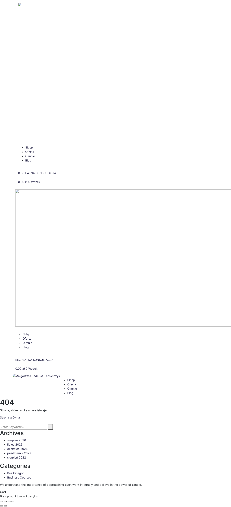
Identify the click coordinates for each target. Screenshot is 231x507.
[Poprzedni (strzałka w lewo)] (1, 505)
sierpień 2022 (16, 457)
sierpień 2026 (16, 440)
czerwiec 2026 (17, 449)
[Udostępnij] (9, 501)
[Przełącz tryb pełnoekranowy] (5, 501)
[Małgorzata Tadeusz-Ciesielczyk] (36, 375)
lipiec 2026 (15, 444)
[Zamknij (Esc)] (12, 501)
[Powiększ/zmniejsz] (1, 501)
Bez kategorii (16, 473)
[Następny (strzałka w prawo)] (5, 505)
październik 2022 (19, 453)
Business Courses (19, 477)
